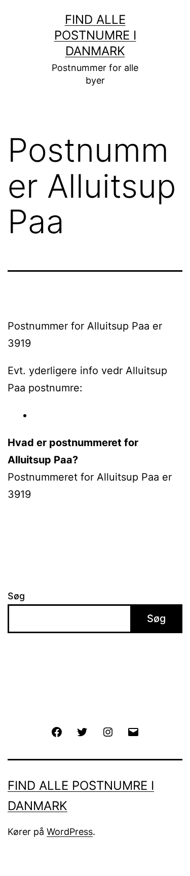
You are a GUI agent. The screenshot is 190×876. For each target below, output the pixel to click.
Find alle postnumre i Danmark (95, 35)
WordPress (70, 831)
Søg (16, 596)
